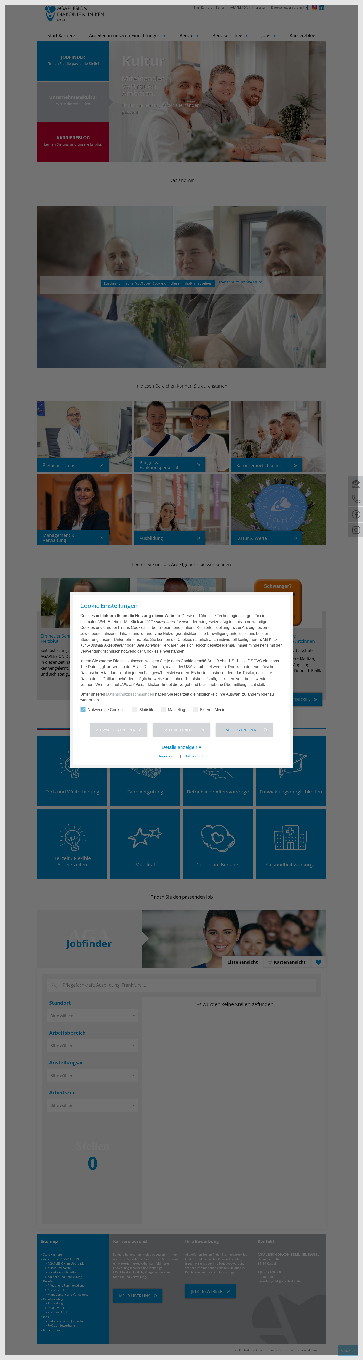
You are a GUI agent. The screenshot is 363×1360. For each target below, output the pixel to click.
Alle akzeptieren (241, 729)
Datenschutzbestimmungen (130, 694)
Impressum (168, 756)
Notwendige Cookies (106, 710)
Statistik (146, 710)
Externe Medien (214, 710)
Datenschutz (194, 756)
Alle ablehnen (178, 729)
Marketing (176, 710)
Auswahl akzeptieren (116, 729)
